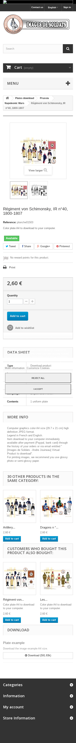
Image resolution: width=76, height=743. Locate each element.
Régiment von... (13, 599)
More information (15, 367)
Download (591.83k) (39, 655)
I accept (38, 389)
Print (12, 267)
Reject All (38, 378)
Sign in (67, 7)
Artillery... (9, 527)
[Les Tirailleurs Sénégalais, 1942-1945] (56, 578)
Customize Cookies (38, 367)
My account (13, 706)
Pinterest (64, 246)
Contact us (37, 7)
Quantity (12, 295)
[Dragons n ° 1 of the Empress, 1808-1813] (56, 506)
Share (27, 246)
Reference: (9, 222)
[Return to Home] (7, 98)
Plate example (14, 643)
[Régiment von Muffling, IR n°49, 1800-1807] (19, 578)
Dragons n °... (49, 527)
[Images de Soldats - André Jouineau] (38, 24)
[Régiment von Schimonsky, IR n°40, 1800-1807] (19, 190)
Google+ (45, 246)
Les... (43, 599)
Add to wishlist (24, 327)
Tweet (12, 246)
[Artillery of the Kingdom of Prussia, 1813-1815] (19, 506)
